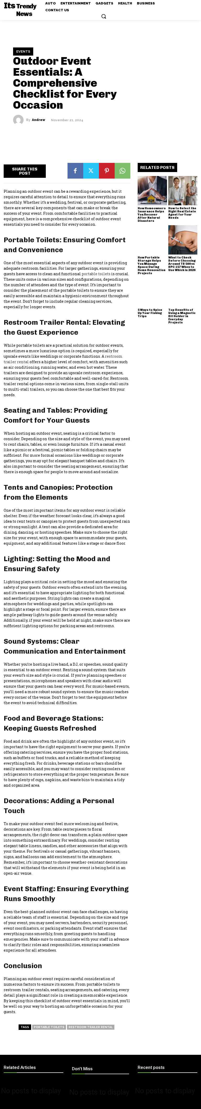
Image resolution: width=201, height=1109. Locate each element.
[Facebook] (75, 171)
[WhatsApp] (122, 171)
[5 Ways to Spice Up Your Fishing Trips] (152, 292)
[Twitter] (91, 171)
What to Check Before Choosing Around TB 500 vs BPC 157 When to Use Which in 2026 (182, 264)
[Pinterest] (107, 171)
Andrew (38, 120)
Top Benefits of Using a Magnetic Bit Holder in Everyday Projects (182, 316)
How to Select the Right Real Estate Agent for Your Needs (182, 213)
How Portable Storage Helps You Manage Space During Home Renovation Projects (151, 265)
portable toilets (49, 1027)
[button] (103, 16)
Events (23, 51)
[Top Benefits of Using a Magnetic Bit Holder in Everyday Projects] (183, 292)
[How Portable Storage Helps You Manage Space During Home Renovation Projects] (152, 240)
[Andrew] (19, 120)
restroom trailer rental (91, 1027)
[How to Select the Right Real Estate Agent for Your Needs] (183, 190)
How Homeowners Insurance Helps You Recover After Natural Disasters (152, 215)
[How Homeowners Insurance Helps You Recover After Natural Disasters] (152, 190)
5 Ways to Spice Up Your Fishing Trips (150, 313)
